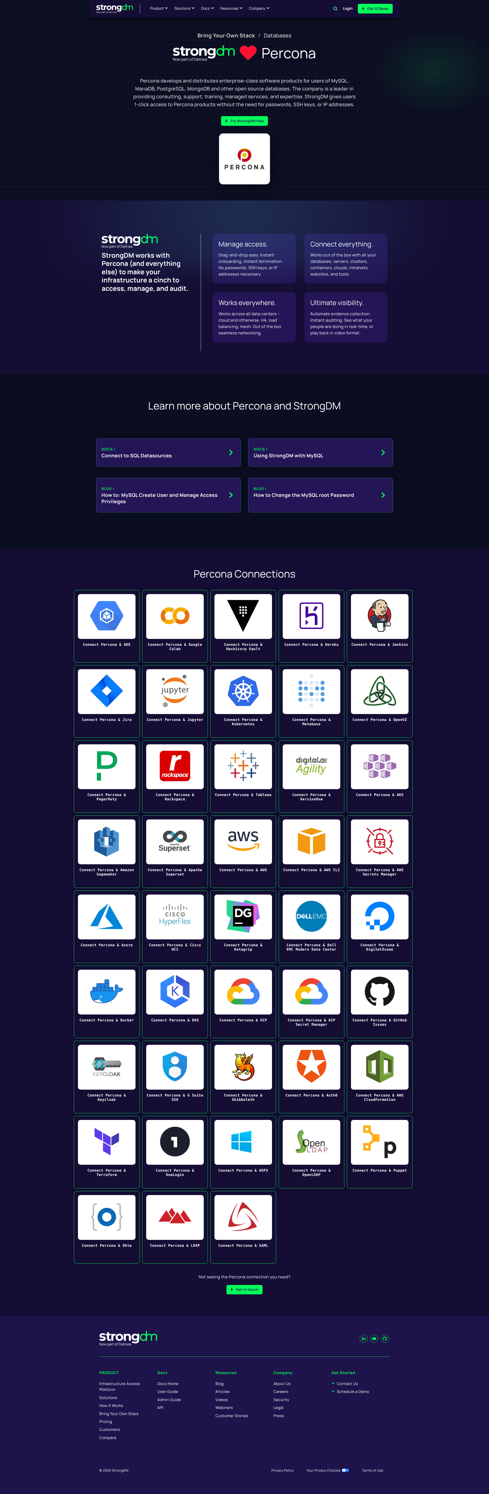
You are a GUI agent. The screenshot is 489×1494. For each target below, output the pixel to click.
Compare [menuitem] (107, 1437)
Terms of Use (372, 1470)
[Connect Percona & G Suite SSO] (175, 1077)
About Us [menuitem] (282, 1383)
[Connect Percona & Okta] (106, 1227)
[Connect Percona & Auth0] (311, 1077)
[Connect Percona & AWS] (243, 852)
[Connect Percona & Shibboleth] (243, 1077)
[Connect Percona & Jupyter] (175, 701)
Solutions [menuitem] (108, 1397)
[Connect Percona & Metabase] (311, 701)
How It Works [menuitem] (111, 1405)
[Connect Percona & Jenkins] (379, 626)
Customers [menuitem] (109, 1429)
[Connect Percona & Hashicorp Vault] (243, 626)
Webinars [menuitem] (224, 1407)
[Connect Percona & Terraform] (106, 1152)
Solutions (182, 8)
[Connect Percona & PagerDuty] (106, 777)
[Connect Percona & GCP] (243, 1002)
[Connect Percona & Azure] (106, 927)
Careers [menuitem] (281, 1391)
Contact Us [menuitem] (347, 1383)
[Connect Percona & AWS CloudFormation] (379, 1077)
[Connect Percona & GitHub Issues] (379, 1002)
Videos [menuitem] (221, 1399)
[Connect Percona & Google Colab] (175, 626)
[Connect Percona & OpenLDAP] (311, 1152)
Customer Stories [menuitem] (231, 1415)
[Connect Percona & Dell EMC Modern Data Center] (311, 927)
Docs (205, 8)
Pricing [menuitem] (105, 1421)
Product (157, 8)
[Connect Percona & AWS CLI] (311, 852)
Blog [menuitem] (219, 1383)
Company (257, 8)
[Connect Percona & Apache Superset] (175, 852)
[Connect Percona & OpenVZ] (379, 701)
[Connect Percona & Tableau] (243, 777)
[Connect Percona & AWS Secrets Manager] (379, 852)
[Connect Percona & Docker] (106, 1002)
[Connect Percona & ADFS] (243, 1152)
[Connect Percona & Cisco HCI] (175, 927)
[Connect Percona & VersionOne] (311, 777)
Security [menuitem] (281, 1399)
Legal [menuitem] (279, 1407)
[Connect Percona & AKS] (379, 777)
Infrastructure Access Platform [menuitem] (119, 1386)
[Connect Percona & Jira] (106, 701)
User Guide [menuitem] (167, 1391)
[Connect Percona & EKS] (175, 1002)
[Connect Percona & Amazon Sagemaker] (106, 852)
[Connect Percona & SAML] (243, 1227)
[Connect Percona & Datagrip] (243, 927)
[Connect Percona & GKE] (106, 626)
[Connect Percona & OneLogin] (175, 1152)
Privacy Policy (282, 1470)
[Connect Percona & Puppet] (379, 1152)
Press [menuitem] (279, 1415)
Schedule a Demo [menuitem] (353, 1391)
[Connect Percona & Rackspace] (175, 777)
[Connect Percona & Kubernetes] (243, 701)
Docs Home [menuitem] (168, 1383)
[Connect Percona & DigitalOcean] (379, 927)
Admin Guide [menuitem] (169, 1399)
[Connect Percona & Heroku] (311, 626)
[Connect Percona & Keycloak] (106, 1077)
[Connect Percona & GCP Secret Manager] (311, 1002)
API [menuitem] (160, 1407)
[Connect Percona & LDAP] (175, 1227)
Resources (229, 8)
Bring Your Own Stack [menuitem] (226, 35)
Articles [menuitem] (222, 1391)
